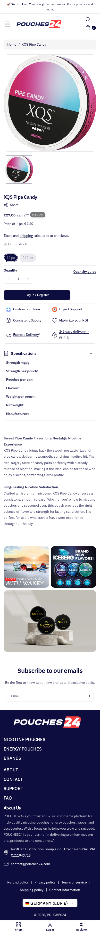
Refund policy (18, 882)
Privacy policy (45, 882)
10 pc (12, 258)
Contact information (64, 890)
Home (12, 44)
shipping (26, 235)
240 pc (29, 258)
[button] (7, 24)
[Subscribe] (88, 696)
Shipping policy (31, 890)
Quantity (10, 270)
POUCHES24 (56, 915)
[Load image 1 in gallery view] (19, 169)
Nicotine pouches (24, 739)
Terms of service (74, 882)
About (11, 770)
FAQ (8, 798)
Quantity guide (84, 271)
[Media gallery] (26, 567)
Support (13, 788)
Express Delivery (26, 334)
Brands (12, 758)
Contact (13, 779)
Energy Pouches (23, 749)
